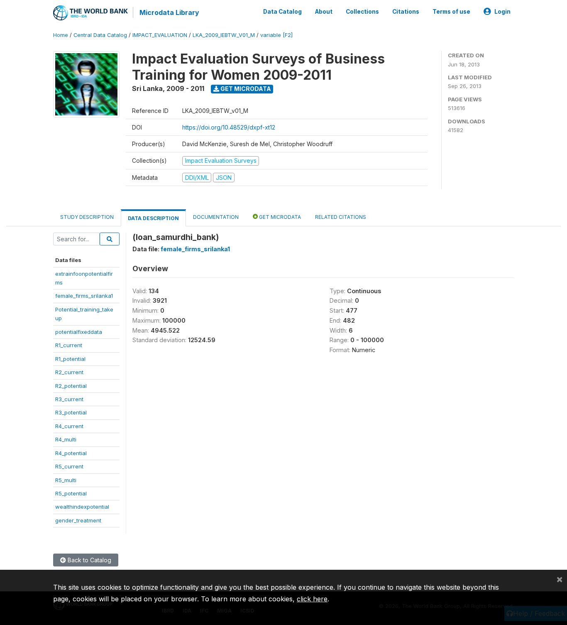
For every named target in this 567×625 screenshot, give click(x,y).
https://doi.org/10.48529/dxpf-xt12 (228, 127)
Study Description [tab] (87, 217)
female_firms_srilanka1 (84, 295)
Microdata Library (169, 12)
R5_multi (65, 480)
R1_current (68, 345)
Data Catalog (282, 11)
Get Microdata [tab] (279, 217)
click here (312, 599)
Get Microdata (245, 88)
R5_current (69, 466)
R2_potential (71, 385)
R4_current (69, 426)
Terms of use (451, 11)
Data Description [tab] (153, 218)
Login (502, 11)
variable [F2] (276, 35)
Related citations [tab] (340, 217)
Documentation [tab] (216, 217)
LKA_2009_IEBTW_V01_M (224, 35)
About (323, 11)
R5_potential (71, 493)
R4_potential (71, 453)
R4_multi (65, 439)
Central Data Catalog (100, 35)
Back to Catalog (88, 560)
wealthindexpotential (82, 506)
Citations (405, 11)
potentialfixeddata (78, 331)
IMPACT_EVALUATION (159, 35)
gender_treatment (78, 520)
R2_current (69, 372)
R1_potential (70, 358)
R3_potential (71, 412)
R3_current (69, 399)
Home (60, 35)
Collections (362, 11)
